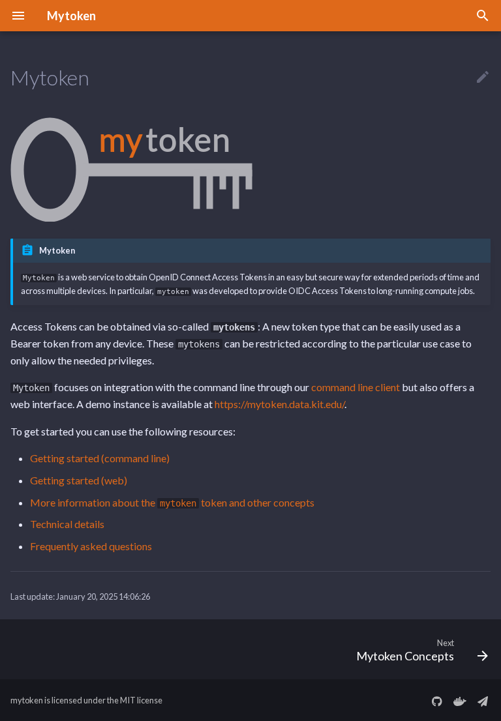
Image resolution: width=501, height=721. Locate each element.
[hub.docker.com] (459, 700)
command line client (355, 387)
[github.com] (437, 700)
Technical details (67, 524)
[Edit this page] (483, 77)
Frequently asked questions (91, 546)
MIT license (141, 700)
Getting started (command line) (100, 458)
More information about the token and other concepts (172, 502)
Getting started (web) (78, 480)
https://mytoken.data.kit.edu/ (279, 404)
